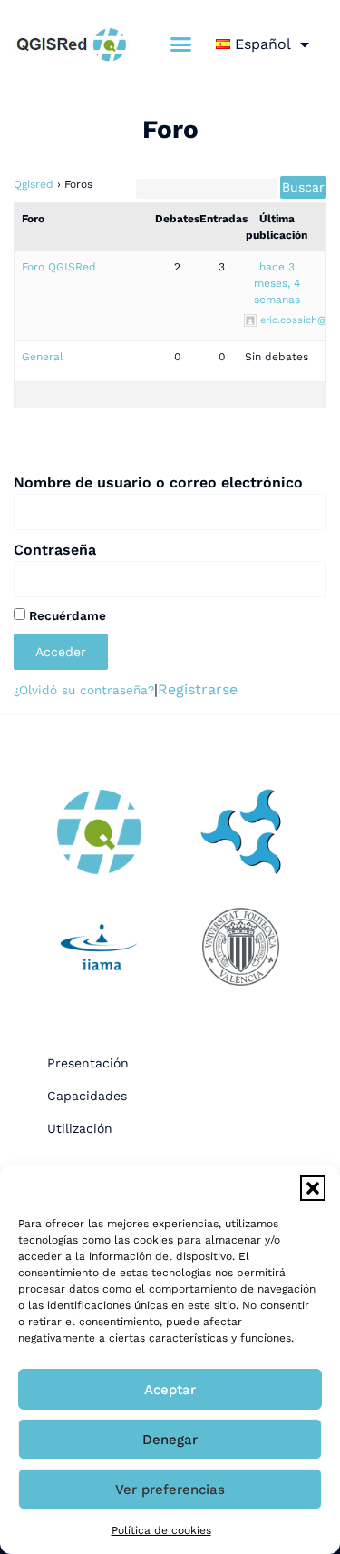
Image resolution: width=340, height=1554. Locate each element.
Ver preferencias (170, 1489)
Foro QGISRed (59, 267)
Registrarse (198, 689)
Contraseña (55, 549)
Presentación (88, 1063)
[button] (313, 1188)
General (42, 356)
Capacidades (87, 1095)
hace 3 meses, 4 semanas (277, 283)
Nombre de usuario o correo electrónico (158, 482)
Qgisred (33, 184)
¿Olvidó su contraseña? (84, 690)
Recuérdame (65, 615)
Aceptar (170, 1390)
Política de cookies (161, 1530)
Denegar (170, 1439)
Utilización (79, 1128)
